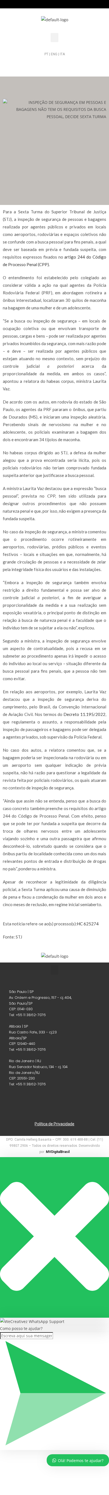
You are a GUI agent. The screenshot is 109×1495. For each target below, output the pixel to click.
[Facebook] (54, 64)
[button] (54, 37)
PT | (47, 54)
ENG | (55, 54)
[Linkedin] (24, 64)
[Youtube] (85, 64)
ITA (62, 54)
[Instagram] (39, 64)
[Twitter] (70, 64)
